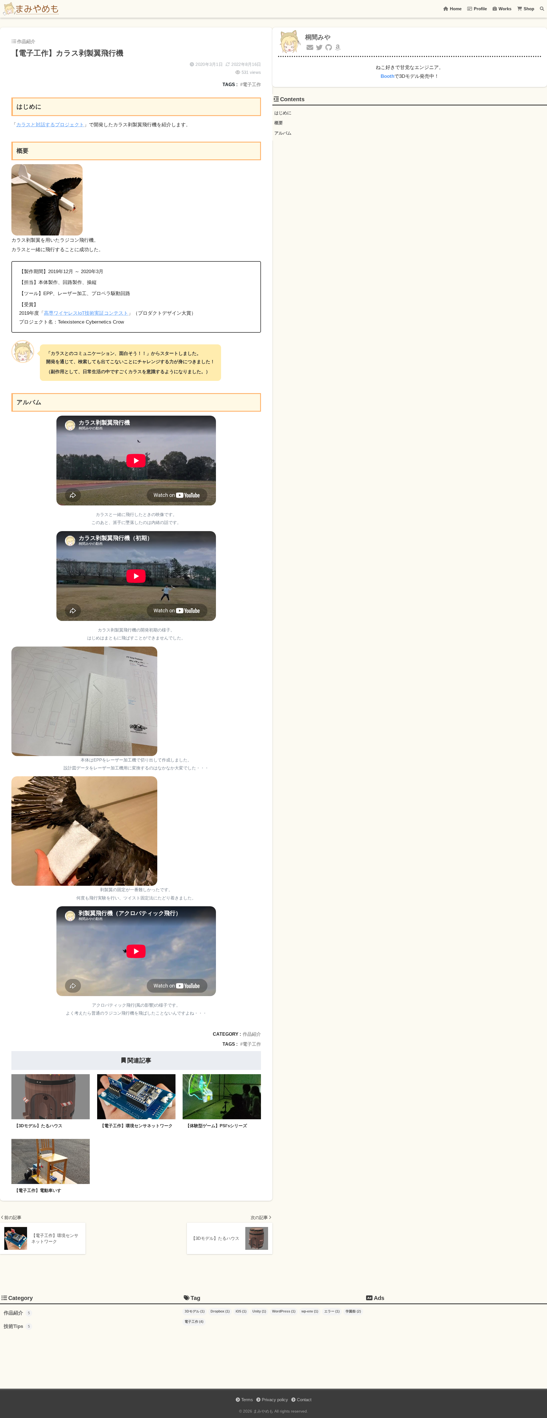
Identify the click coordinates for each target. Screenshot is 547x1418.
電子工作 (252, 84)
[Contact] (310, 48)
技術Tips (17, 1326)
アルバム (282, 133)
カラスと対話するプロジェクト (50, 124)
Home (455, 8)
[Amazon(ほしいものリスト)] (337, 48)
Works (504, 8)
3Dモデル (195, 1311)
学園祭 (353, 1311)
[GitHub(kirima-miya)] (328, 48)
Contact (304, 1399)
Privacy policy (275, 1399)
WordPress (283, 1311)
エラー (332, 1311)
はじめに (282, 112)
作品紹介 (26, 41)
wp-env (309, 1311)
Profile (480, 8)
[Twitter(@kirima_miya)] (319, 48)
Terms (247, 1399)
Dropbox (220, 1311)
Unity (259, 1311)
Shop (528, 8)
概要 (278, 123)
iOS (241, 1311)
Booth (387, 76)
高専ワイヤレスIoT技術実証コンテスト (86, 313)
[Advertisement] (456, 1346)
